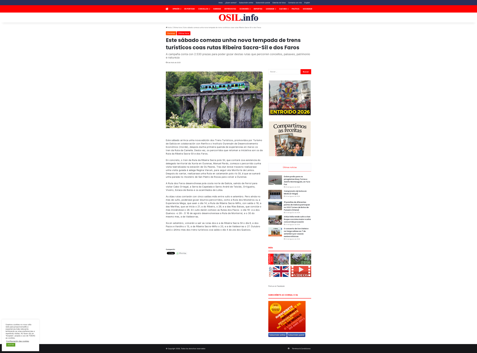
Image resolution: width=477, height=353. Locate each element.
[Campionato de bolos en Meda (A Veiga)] (275, 194)
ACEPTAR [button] (11, 345)
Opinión (176, 9)
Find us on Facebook (276, 286)
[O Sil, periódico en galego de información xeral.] (238, 17)
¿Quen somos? (231, 3)
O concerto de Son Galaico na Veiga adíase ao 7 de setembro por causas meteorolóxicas (296, 232)
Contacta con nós (295, 3)
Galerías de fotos (279, 3)
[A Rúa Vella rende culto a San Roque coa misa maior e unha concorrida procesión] (275, 220)
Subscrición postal (263, 3)
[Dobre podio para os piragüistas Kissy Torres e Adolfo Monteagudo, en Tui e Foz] (275, 180)
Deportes (258, 9)
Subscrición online (246, 3)
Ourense (217, 9)
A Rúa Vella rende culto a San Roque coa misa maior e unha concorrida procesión (297, 219)
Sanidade (270, 9)
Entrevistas (230, 9)
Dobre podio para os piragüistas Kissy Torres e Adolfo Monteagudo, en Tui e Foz (297, 180)
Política (295, 9)
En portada (189, 9)
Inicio (221, 3)
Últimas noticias (290, 167)
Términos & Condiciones (301, 349)
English (307, 3)
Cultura (283, 9)
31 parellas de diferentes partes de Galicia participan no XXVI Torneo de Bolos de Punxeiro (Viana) (297, 206)
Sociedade (307, 9)
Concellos (203, 9)
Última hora (177, 27)
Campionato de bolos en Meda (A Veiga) (295, 192)
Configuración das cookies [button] (17, 341)
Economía (244, 9)
